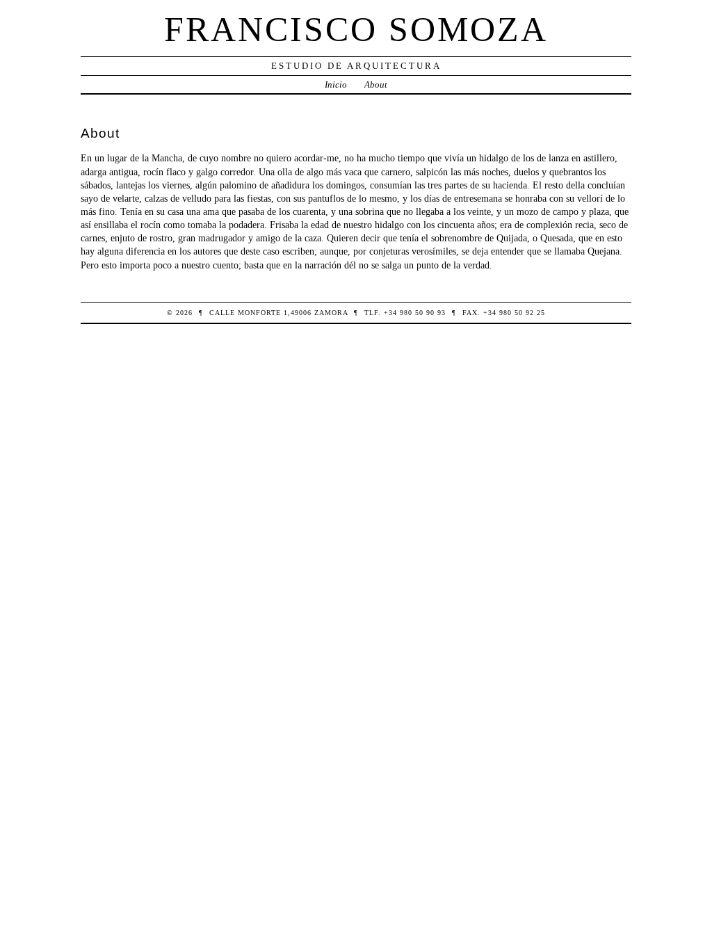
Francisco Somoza (356, 29)
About (375, 84)
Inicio (336, 84)
